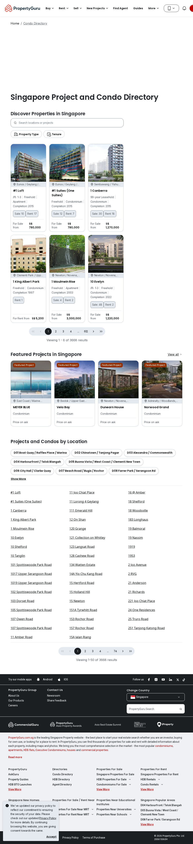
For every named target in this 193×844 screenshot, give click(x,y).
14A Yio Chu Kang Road (85, 574)
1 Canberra (18, 510)
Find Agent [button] (120, 8)
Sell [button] (76, 8)
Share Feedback (56, 700)
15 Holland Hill (79, 592)
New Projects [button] (96, 8)
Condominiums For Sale (111, 784)
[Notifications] (184, 8)
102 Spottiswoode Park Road (31, 592)
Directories (59, 769)
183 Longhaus (138, 519)
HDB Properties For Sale (111, 779)
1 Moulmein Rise (22, 529)
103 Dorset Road (22, 601)
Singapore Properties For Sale (115, 774)
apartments (15, 750)
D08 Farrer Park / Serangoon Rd (160, 819)
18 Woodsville (138, 510)
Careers (13, 705)
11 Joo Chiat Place (81, 492)
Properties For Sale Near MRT (70, 809)
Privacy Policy (47, 818)
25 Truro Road (138, 619)
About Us (13, 695)
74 (115, 651)
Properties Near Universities (114, 809)
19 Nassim (135, 538)
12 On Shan (77, 519)
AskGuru (13, 774)
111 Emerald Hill (80, 510)
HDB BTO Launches (20, 784)
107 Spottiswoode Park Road (31, 628)
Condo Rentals (150, 784)
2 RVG (132, 574)
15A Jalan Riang (80, 637)
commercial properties (94, 750)
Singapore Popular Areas (158, 800)
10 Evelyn (17, 538)
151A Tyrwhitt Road (83, 610)
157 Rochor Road (81, 628)
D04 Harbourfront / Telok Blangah (161, 805)
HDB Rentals (148, 779)
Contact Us (55, 690)
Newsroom (53, 695)
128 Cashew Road (81, 556)
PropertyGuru (17, 769)
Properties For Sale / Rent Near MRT (73, 802)
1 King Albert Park (23, 519)
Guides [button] (138, 8)
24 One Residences (141, 610)
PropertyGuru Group (22, 690)
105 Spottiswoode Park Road (31, 610)
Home (15, 23)
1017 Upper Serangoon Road (31, 574)
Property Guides (18, 779)
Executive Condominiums (51, 750)
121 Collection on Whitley (87, 538)
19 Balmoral (136, 529)
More (151, 8)
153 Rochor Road (81, 619)
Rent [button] (62, 8)
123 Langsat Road (82, 547)
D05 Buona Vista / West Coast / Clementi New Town (159, 812)
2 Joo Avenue (137, 565)
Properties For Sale (109, 769)
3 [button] (63, 331)
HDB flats (29, 750)
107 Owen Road (22, 619)
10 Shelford (19, 547)
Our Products (16, 700)
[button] (93, 331)
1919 (131, 547)
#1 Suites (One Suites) (26, 501)
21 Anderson (137, 583)
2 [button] (56, 331)
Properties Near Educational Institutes (115, 802)
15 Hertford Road (81, 583)
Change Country (138, 690)
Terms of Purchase (93, 837)
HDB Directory (61, 779)
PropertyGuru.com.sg (21, 737)
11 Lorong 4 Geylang (84, 501)
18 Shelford (136, 501)
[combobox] (71, 123)
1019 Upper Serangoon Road (31, 583)
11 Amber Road (21, 637)
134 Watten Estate (82, 565)
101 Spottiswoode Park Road (31, 565)
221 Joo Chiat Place (141, 601)
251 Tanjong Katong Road (146, 628)
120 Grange (77, 529)
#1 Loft (16, 492)
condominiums (164, 745)
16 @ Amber (136, 492)
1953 (131, 556)
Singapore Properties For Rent (159, 774)
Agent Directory (62, 784)
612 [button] (86, 331)
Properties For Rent (154, 769)
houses (71, 750)
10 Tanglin (18, 556)
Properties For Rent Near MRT (70, 814)
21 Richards (136, 592)
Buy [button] (48, 8)
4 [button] (71, 331)
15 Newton (77, 601)
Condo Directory (62, 774)
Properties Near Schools (111, 814)
